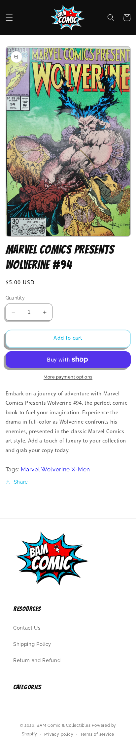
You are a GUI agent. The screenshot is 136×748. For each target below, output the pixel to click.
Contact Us (27, 628)
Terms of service (97, 734)
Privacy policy (59, 734)
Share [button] (21, 482)
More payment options (68, 376)
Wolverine (55, 469)
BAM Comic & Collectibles (63, 725)
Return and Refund (36, 660)
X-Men (81, 469)
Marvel (30, 469)
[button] (9, 18)
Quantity (15, 298)
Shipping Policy (32, 644)
